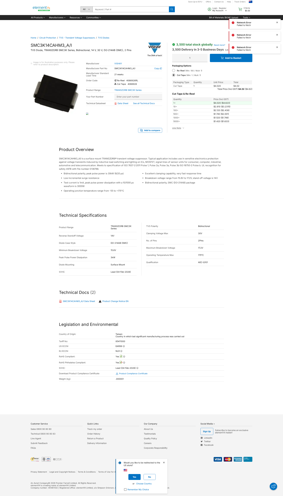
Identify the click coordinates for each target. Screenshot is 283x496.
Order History (93, 433)
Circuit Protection (47, 37)
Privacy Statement (39, 472)
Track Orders (239, 2)
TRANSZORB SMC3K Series (128, 90)
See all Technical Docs (144, 103)
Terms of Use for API (107, 472)
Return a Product (95, 438)
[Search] (172, 9)
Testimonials (150, 433)
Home (33, 37)
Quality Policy (150, 438)
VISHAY (118, 63)
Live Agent (36, 438)
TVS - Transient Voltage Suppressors (77, 37)
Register (222, 8)
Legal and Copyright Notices (62, 472)
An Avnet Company (39, 483)
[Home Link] (41, 9)
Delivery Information (97, 443)
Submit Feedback (39, 443)
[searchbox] (131, 9)
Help (229, 2)
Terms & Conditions (87, 472)
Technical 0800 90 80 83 (43, 433)
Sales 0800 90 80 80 (41, 429)
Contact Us (219, 2)
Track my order (94, 429)
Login (214, 8)
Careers (147, 443)
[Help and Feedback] (273, 486)
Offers (208, 2)
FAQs (33, 448)
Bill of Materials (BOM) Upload (223, 17)
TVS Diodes (103, 37)
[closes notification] (277, 10)
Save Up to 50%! (195, 2)
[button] (38, 17)
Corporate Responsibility (155, 448)
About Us (148, 429)
